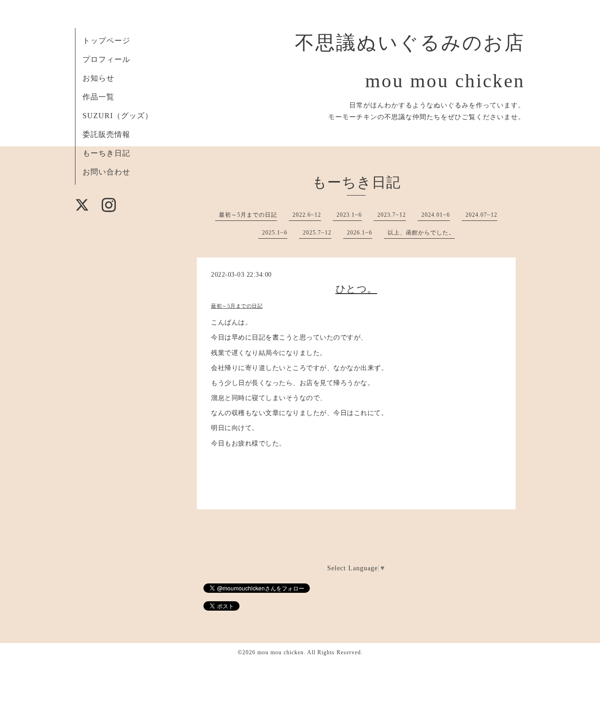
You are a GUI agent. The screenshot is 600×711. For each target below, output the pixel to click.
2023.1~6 (349, 215)
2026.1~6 (359, 232)
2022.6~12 (306, 215)
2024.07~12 (481, 215)
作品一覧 (98, 97)
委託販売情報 (106, 134)
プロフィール (106, 59)
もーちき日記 (106, 153)
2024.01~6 (435, 215)
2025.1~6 (274, 232)
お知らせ (98, 78)
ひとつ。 (356, 289)
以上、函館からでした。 (421, 232)
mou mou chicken (280, 652)
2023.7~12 (391, 215)
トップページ (106, 41)
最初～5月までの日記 (248, 215)
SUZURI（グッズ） (117, 116)
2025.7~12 (317, 232)
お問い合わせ (106, 172)
